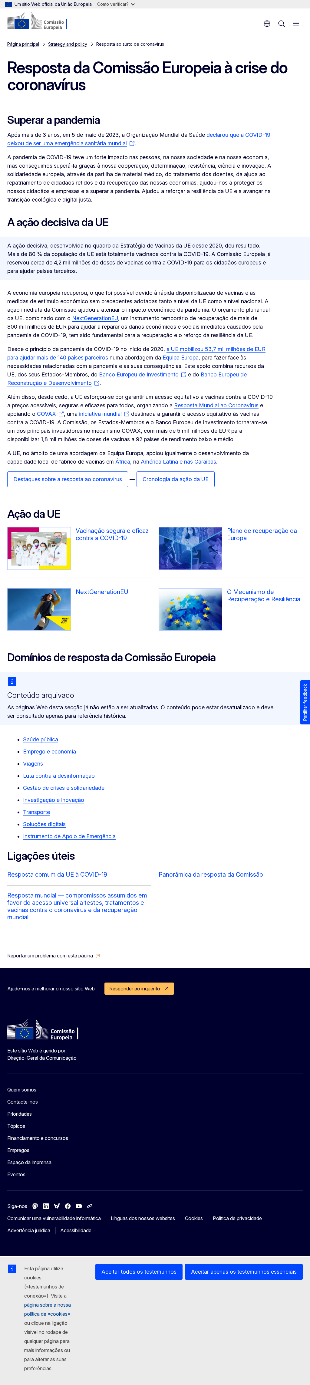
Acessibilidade (75, 1230)
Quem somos (21, 1090)
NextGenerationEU (95, 318)
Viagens (33, 763)
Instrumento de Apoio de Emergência (69, 836)
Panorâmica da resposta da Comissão (211, 874)
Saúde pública (40, 739)
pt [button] (267, 23)
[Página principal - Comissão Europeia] (44, 21)
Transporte (36, 812)
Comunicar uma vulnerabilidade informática (54, 1218)
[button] (53, 955)
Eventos (16, 1174)
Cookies (194, 1218)
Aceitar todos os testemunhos (138, 1271)
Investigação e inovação (53, 800)
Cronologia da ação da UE (176, 479)
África (122, 461)
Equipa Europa (181, 357)
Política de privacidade (237, 1218)
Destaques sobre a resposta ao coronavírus (67, 479)
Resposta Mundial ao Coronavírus (216, 405)
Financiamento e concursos (37, 1138)
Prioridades (19, 1114)
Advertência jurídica (28, 1230)
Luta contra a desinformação (59, 776)
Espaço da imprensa (29, 1162)
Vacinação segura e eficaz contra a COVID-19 (112, 534)
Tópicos (16, 1126)
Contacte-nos (22, 1102)
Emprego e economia (49, 751)
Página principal (23, 44)
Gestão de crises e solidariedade (63, 788)
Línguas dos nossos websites (143, 1218)
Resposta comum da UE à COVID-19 (57, 874)
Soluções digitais (44, 824)
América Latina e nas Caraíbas (178, 461)
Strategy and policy (67, 44)
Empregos (18, 1150)
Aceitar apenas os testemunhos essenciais (244, 1271)
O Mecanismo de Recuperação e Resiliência (263, 595)
